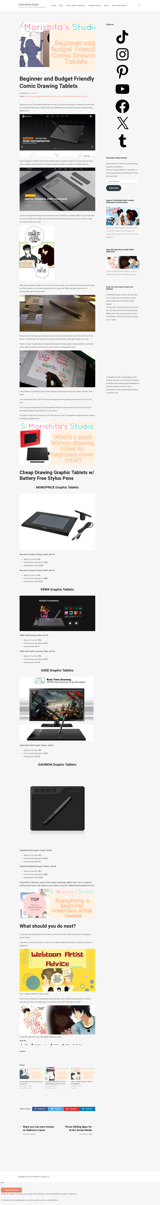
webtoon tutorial (80, 96)
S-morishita (32, 93)
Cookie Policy (53, 1200)
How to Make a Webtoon (75, 5)
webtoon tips (68, 96)
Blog (61, 5)
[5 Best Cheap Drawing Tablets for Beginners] (82, 1074)
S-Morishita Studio (28, 4)
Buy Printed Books (119, 5)
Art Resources (29, 96)
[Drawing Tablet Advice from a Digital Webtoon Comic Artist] (57, 1074)
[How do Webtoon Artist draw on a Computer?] (31, 1074)
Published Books (94, 5)
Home (53, 5)
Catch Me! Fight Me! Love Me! (69, 1002)
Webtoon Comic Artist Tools (51, 96)
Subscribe (113, 188)
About (106, 5)
